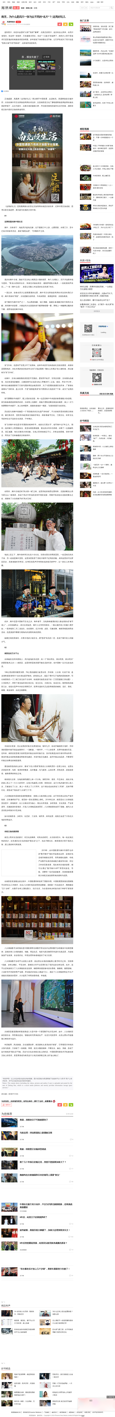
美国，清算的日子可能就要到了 (34, 1119)
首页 (4, 2)
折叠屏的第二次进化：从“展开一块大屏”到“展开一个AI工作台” (97, 305)
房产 (54, 2)
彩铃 (108, 394)
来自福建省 (18, 24)
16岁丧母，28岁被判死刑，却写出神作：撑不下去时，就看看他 (26, 1101)
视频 (13, 2)
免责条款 (71, 1412)
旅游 (72, 2)
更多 (91, 2)
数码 (87, 2)
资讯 (8, 2)
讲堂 (101, 394)
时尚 (44, 2)
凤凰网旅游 (11, 22)
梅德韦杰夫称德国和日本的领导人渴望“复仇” (40, 1175)
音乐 (104, 394)
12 (72, 1156)
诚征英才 (54, 1412)
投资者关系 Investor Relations (32, 1412)
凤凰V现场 (85, 260)
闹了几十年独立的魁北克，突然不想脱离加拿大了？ (43, 1162)
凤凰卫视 (24, 2)
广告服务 (46, 1412)
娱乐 (35, 2)
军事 (63, 2)
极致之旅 (29, 8)
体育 (39, 2)
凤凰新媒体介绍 (16, 1412)
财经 (30, 2)
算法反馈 (70, 1114)
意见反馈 (79, 1412)
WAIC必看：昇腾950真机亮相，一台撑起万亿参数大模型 (96, 287)
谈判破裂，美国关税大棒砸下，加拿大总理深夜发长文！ (45, 1230)
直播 (18, 2)
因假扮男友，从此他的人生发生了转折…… (88, 409)
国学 (82, 2)
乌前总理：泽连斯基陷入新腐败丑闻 (36, 1132)
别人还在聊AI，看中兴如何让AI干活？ (95, 300)
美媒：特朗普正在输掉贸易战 (33, 1149)
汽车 (49, 2)
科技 (58, 2)
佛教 (77, 2)
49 (72, 1182)
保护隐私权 (63, 1412)
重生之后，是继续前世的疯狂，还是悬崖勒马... (106, 410)
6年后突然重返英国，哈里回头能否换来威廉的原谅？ (43, 1243)
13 (72, 1250)
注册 (98, 2)
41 (72, 1276)
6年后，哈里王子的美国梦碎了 (33, 1217)
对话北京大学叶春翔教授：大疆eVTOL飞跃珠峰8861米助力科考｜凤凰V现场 (96, 294)
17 (72, 1169)
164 (72, 1237)
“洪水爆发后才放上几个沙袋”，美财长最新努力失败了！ (45, 1268)
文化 (68, 2)
